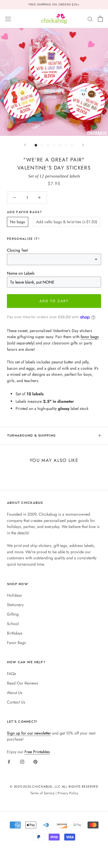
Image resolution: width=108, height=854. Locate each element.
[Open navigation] (8, 18)
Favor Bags (16, 642)
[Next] (83, 145)
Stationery (15, 605)
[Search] (90, 18)
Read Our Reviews (22, 683)
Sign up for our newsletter (29, 733)
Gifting (13, 614)
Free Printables (37, 752)
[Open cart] (100, 19)
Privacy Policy (68, 793)
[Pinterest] (35, 761)
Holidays (14, 595)
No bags (17, 222)
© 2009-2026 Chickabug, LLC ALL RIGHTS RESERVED (54, 786)
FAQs (11, 673)
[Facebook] (9, 761)
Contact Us (16, 702)
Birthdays (14, 633)
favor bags (90, 337)
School (13, 623)
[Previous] (25, 145)
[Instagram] (22, 761)
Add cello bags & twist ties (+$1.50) (66, 222)
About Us (14, 692)
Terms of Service (42, 793)
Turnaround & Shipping (31, 435)
